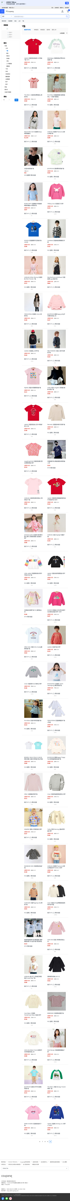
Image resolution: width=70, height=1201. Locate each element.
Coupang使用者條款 (25, 1161)
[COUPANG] (6, 1176)
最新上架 (54, 30)
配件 (6, 84)
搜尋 (16, 100)
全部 (3, 16)
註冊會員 (57, 7)
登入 (53, 7)
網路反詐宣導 (35, 1164)
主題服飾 (7, 79)
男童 (6, 87)
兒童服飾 (10, 21)
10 (50, 1141)
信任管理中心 (44, 1161)
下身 (6, 69)
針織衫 (8, 58)
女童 (15, 21)
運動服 (8, 66)
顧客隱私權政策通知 (55, 1161)
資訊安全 (3, 1164)
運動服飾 (7, 76)
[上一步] (36, 1141)
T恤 (23, 21)
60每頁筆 (62, 33)
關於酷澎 (3, 1161)
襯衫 (7, 53)
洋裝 (7, 61)
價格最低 (36, 30)
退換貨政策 (35, 1161)
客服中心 (62, 7)
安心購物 (65, 1161)
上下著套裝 (9, 63)
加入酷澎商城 (26, 1164)
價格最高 (42, 30)
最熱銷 (48, 30)
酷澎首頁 (4, 21)
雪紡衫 (8, 56)
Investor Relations (12, 1161)
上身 (19, 21)
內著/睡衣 (7, 74)
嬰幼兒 (6, 89)
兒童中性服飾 (8, 92)
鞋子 (6, 82)
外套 (6, 71)
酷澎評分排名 (27, 30)
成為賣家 (67, 7)
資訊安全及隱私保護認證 (14, 1164)
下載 (67, 3)
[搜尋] (67, 16)
